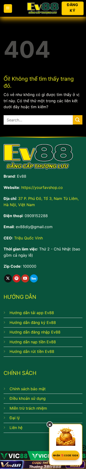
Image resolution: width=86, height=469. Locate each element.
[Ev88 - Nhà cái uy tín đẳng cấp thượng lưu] (43, 8)
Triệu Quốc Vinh (28, 238)
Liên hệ (16, 427)
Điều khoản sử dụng (28, 398)
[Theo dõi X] (8, 278)
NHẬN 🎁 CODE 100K (65, 455)
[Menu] (8, 8)
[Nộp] (77, 119)
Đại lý (15, 417)
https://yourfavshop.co (42, 187)
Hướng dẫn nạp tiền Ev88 (33, 341)
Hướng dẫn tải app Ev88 (32, 312)
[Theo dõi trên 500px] (34, 278)
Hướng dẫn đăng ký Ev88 (33, 322)
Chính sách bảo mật (28, 388)
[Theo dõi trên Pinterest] (17, 278)
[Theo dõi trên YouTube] (25, 278)
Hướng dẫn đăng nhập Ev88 (35, 332)
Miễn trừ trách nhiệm (28, 408)
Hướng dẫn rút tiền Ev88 (32, 351)
